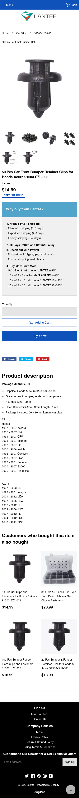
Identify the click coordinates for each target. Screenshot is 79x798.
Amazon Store (39, 714)
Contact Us (39, 719)
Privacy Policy (39, 737)
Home (5, 33)
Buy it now (39, 336)
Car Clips (21, 33)
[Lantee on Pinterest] (39, 776)
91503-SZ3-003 (42, 33)
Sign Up (70, 762)
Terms (39, 732)
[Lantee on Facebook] (33, 776)
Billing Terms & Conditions (39, 747)
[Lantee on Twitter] (27, 776)
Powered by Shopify (48, 785)
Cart (74, 5)
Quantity (7, 304)
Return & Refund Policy (40, 742)
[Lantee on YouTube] (51, 776)
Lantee (30, 785)
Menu (9, 5)
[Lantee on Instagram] (45, 776)
